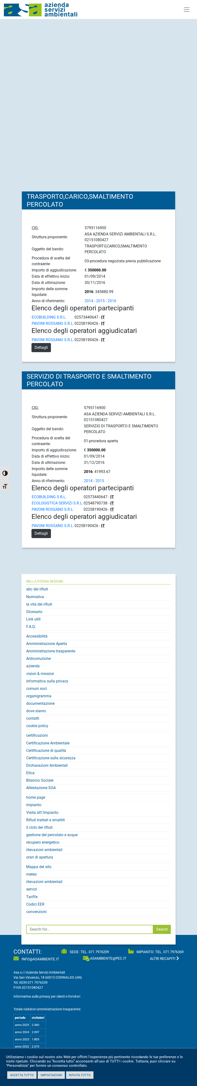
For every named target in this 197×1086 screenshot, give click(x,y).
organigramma (38, 696)
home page (35, 797)
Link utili (33, 619)
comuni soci (36, 688)
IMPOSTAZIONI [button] (51, 1075)
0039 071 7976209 (33, 982)
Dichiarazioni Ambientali (47, 765)
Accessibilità (37, 636)
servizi (31, 889)
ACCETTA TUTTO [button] (22, 1075)
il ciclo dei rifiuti (39, 827)
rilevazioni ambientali (44, 849)
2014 (89, 301)
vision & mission (40, 673)
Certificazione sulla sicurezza (50, 758)
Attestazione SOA (41, 787)
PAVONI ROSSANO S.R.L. (53, 323)
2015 (100, 301)
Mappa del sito (38, 867)
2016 (112, 301)
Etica (30, 773)
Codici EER (35, 904)
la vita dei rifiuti (39, 604)
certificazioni (37, 735)
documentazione (40, 703)
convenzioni (36, 911)
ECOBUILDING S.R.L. (49, 317)
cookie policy (37, 726)
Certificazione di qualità (46, 750)
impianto (33, 805)
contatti (32, 718)
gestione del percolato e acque (52, 835)
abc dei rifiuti (37, 589)
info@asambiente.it (40, 959)
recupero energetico (42, 842)
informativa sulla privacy (47, 681)
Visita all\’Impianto (42, 812)
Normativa (35, 597)
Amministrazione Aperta (46, 643)
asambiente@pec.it (108, 958)
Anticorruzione (38, 658)
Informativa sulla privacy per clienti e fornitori (46, 996)
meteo (31, 874)
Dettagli (41, 347)
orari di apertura (39, 857)
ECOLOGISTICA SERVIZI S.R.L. (57, 503)
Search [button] (162, 929)
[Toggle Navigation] (186, 9)
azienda (33, 666)
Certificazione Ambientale (47, 743)
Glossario (34, 611)
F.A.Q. (31, 626)
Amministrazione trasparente (50, 651)
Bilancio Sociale (39, 780)
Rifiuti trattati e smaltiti (45, 820)
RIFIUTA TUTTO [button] (80, 1075)
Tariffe (31, 897)
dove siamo (36, 711)
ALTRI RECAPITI (163, 959)
